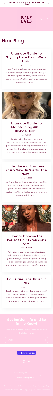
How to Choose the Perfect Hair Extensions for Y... (26, 240)
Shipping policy (26, 390)
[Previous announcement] (4, 3)
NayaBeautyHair (16, 386)
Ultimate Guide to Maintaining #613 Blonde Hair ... (26, 127)
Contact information (42, 390)
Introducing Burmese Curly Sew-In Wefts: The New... (26, 170)
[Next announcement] (48, 3)
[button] (5, 19)
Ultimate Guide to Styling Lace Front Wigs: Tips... (26, 57)
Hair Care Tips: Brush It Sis (26, 281)
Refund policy (31, 386)
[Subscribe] (45, 340)
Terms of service (11, 390)
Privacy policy (43, 386)
